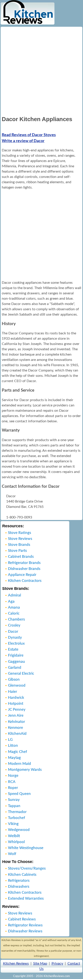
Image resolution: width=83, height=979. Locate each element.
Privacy (57, 963)
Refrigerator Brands (24, 563)
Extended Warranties (26, 898)
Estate (13, 649)
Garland (14, 667)
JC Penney (16, 709)
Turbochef (16, 818)
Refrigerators (18, 880)
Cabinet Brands (21, 556)
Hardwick (16, 697)
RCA (11, 782)
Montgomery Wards (25, 769)
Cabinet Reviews (22, 919)
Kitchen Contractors (24, 581)
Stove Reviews (20, 539)
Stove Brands (19, 545)
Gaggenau (16, 661)
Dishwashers (18, 886)
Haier (12, 691)
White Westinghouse (25, 848)
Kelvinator (16, 722)
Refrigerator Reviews (25, 925)
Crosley (14, 625)
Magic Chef (17, 752)
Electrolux (16, 643)
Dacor (13, 631)
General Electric (21, 673)
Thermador (17, 812)
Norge (13, 775)
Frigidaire (15, 655)
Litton (13, 745)
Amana (14, 607)
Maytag (14, 758)
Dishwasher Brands (24, 569)
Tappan (14, 806)
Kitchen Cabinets (22, 874)
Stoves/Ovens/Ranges (27, 868)
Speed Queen (19, 794)
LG (10, 739)
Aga (11, 601)
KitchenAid (17, 733)
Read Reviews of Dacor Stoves (29, 135)
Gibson (14, 679)
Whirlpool (16, 842)
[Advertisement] (41, 70)
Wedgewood (19, 830)
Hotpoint (15, 703)
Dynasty (15, 637)
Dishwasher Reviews (25, 931)
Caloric (13, 613)
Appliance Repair (22, 575)
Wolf (12, 854)
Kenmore (15, 727)
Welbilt (14, 836)
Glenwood (16, 685)
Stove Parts (17, 550)
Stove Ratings (19, 533)
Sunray (14, 800)
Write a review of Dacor (23, 141)
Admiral (14, 595)
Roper (13, 788)
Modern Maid (19, 764)
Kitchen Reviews (16, 963)
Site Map (40, 963)
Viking (13, 824)
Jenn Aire (15, 715)
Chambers (16, 619)
